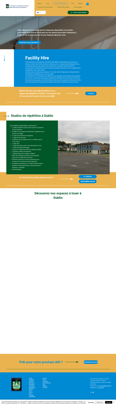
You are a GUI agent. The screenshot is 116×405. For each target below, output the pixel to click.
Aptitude (31, 385)
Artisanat (31, 384)
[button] (87, 3)
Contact (45, 387)
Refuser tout (100, 402)
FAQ (44, 384)
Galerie (45, 385)
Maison (45, 378)
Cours (30, 378)
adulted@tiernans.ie (105, 385)
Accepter (108, 402)
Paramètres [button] (91, 402)
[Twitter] (93, 392)
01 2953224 (100, 387)
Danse (31, 392)
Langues (31, 379)
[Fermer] (114, 402)
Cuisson (31, 381)
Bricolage (31, 382)
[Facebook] (91, 392)
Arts (30, 393)
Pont (30, 390)
